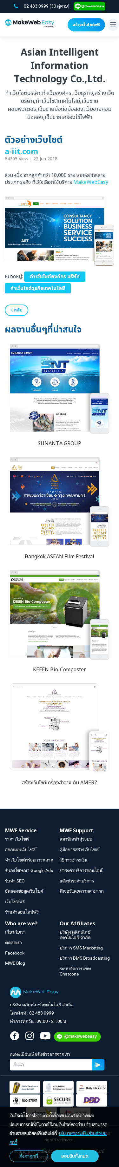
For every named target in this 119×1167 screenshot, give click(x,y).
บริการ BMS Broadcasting (85, 958)
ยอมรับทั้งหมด (75, 1156)
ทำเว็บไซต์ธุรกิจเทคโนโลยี (37, 288)
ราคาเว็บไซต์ (17, 839)
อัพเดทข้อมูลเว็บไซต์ (24, 891)
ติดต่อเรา (13, 942)
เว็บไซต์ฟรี (15, 901)
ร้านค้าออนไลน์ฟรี (22, 912)
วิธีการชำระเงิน (74, 859)
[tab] (32, 831)
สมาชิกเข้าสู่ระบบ (76, 839)
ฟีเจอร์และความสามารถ (82, 891)
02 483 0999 (37, 6)
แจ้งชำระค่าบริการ (77, 880)
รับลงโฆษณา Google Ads (29, 870)
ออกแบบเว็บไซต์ (20, 849)
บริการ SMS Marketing (81, 947)
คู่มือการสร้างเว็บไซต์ (79, 849)
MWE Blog (15, 963)
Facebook (14, 953)
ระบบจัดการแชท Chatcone (75, 971)
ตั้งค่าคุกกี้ (28, 1156)
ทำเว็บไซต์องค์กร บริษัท (55, 276)
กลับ (18, 310)
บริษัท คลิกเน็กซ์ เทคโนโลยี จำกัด (75, 934)
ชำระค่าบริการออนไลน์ (81, 870)
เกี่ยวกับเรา (15, 932)
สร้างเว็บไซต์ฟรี (86, 25)
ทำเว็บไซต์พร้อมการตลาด (29, 859)
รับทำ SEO (15, 880)
